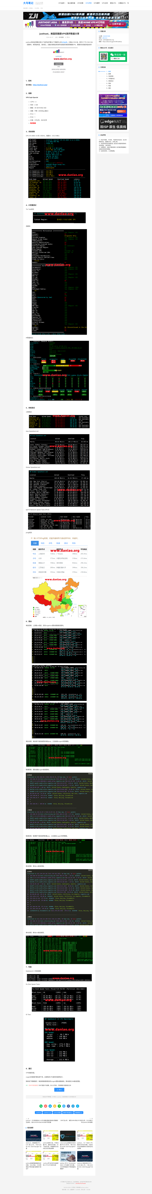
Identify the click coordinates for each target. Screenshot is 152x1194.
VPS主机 (105, 3)
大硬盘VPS (122, 3)
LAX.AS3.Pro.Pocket (80, 1183)
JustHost (38, 1112)
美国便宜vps (78, 1112)
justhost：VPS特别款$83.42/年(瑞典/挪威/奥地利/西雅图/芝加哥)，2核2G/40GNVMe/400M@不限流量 (42, 1121)
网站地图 (78, 1187)
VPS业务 (64, 42)
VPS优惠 (80, 3)
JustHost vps (47, 1112)
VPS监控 (61, 3)
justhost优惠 (57, 1112)
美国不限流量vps (68, 1112)
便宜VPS (113, 3)
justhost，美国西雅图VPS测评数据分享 (59, 33)
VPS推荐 (97, 3)
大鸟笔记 (28, 3)
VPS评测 (88, 3)
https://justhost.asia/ (40, 85)
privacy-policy (84, 1187)
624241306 (106, 36)
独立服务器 (71, 3)
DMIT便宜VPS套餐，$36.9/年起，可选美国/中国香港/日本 (55, 1085)
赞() (67, 37)
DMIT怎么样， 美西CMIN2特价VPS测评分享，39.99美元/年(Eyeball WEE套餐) (77, 1121)
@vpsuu (105, 38)
